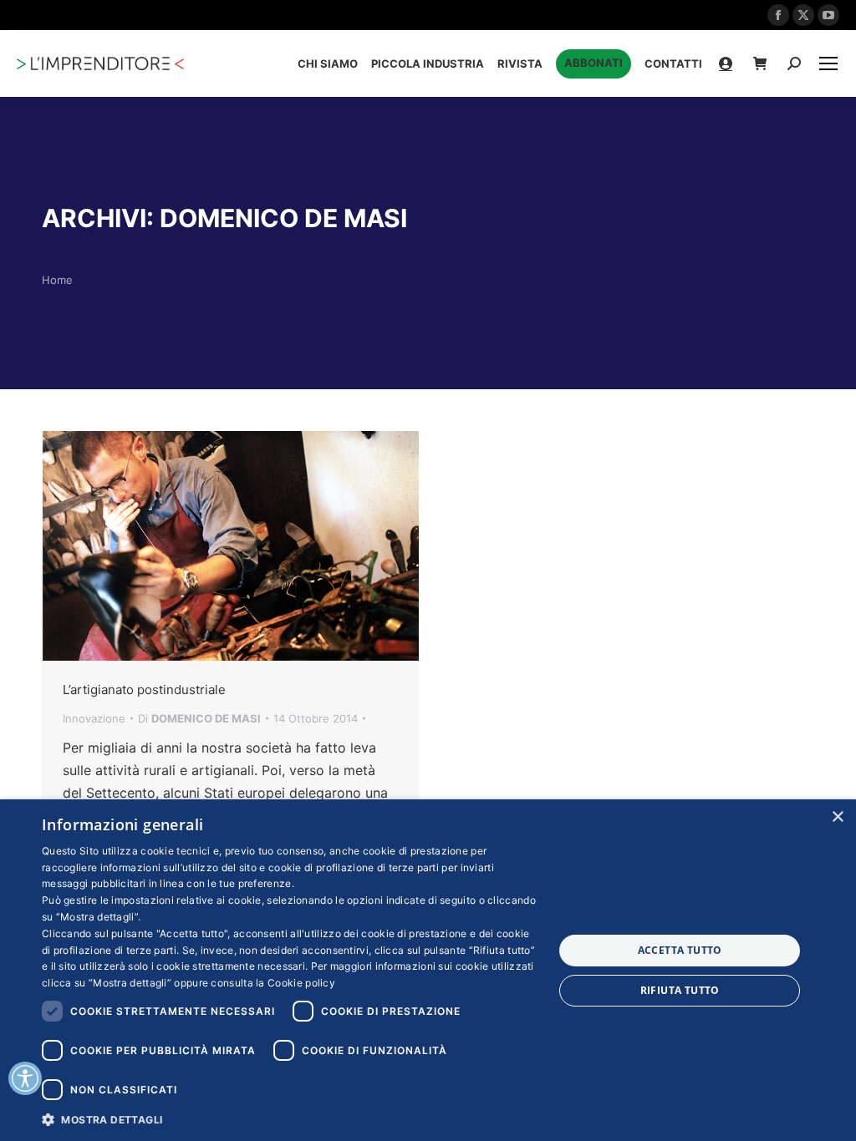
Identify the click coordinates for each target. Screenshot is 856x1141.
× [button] (837, 817)
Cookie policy (301, 982)
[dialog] (428, 970)
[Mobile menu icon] (828, 63)
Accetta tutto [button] (680, 950)
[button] (290, 1118)
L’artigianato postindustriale (144, 689)
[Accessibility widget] (25, 1078)
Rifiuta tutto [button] (680, 990)
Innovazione (94, 718)
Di (199, 718)
